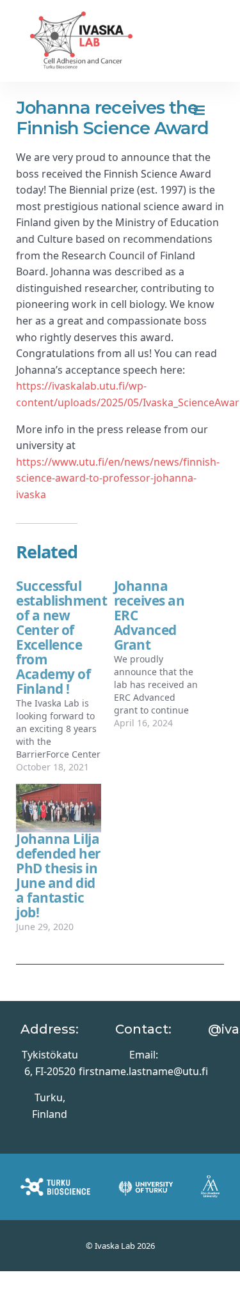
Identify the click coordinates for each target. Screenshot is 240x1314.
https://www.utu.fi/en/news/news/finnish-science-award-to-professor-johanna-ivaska (118, 478)
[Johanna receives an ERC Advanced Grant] (163, 654)
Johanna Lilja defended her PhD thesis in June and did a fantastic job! (58, 875)
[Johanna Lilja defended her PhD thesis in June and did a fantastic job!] (58, 808)
